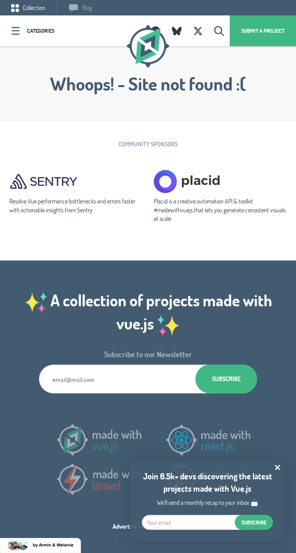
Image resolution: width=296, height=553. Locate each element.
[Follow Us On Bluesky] (176, 30)
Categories (40, 30)
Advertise (125, 526)
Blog (86, 7)
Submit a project (262, 30)
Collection (33, 7)
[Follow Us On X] (198, 30)
